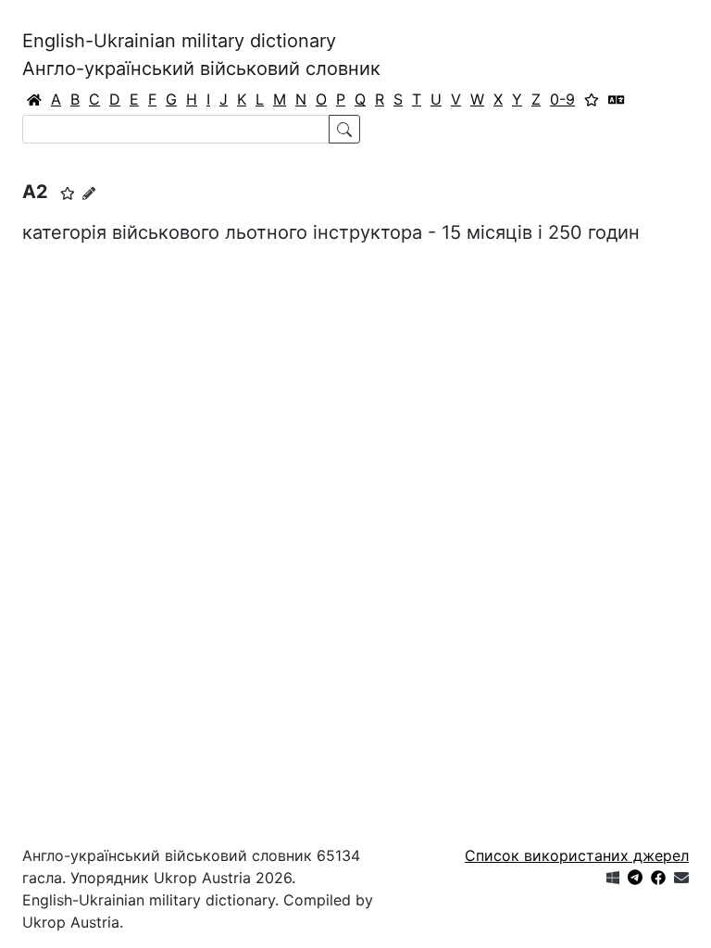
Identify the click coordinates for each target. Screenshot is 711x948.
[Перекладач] (617, 99)
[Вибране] (592, 99)
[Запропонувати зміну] (88, 193)
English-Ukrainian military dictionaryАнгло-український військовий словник (201, 55)
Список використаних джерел (577, 855)
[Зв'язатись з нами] (681, 877)
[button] (67, 193)
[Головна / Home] (34, 99)
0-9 (562, 99)
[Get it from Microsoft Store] (612, 877)
